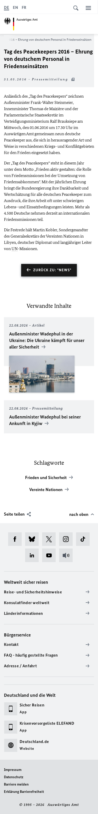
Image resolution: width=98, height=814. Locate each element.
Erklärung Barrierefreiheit (24, 791)
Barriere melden (16, 784)
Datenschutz (13, 777)
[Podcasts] (67, 555)
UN (14, 248)
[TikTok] (84, 539)
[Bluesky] (33, 539)
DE (6, 7)
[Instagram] (67, 539)
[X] (50, 539)
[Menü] (88, 8)
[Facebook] (16, 539)
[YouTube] (50, 555)
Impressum (12, 770)
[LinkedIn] (33, 555)
